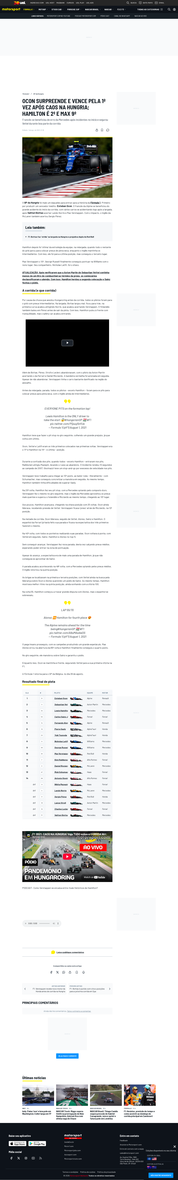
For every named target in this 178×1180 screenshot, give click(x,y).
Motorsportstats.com (73, 1159)
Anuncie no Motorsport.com (131, 1145)
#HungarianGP (73, 420)
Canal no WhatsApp (122, 16)
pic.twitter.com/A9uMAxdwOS (67, 632)
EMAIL (161, 3)
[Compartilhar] (96, 130)
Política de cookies (87, 1172)
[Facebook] (51, 972)
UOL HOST (50, 3)
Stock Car (57, 9)
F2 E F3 (120, 9)
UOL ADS (90, 3)
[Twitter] (57, 972)
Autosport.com (70, 1154)
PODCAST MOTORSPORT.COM (85, 16)
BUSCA (134, 3)
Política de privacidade (106, 1172)
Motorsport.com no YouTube (58, 16)
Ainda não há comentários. (67, 1011)
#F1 (89, 420)
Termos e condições (70, 1172)
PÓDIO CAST (104, 16)
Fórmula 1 (28, 9)
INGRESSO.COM (37, 3)
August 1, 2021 (78, 427)
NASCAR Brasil (92, 9)
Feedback (124, 1140)
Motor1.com (68, 1146)
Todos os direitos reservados (101, 1176)
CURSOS (70, 3)
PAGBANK (60, 3)
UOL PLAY (80, 3)
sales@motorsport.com (129, 1153)
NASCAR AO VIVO (141, 16)
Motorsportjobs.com (72, 1150)
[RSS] (40, 1158)
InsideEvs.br (69, 1142)
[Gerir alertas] (83, 972)
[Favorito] (102, 130)
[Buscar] (169, 9)
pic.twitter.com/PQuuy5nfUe (67, 423)
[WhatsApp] (63, 972)
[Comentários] (108, 130)
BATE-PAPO (148, 3)
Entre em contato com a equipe (132, 1149)
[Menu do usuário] (174, 9)
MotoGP (42, 9)
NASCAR (108, 9)
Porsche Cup (73, 9)
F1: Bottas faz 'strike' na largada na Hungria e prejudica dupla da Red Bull (61, 236)
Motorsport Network (79, 1176)
